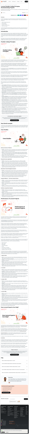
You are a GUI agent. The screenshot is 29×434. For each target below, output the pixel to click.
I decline (3, 432)
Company (18, 1)
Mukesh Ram (10, 377)
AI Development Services (11, 410)
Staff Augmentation (3, 408)
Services (10, 1)
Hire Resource (14, 1)
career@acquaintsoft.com (12, 423)
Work (21, 1)
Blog (26, 410)
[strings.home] (4, 1)
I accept (7, 432)
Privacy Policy (20, 430)
